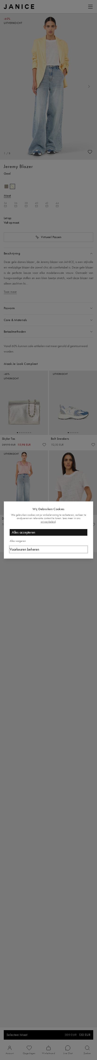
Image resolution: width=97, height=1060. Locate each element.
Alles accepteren (23, 532)
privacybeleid (48, 521)
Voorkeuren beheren (24, 549)
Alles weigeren (18, 541)
